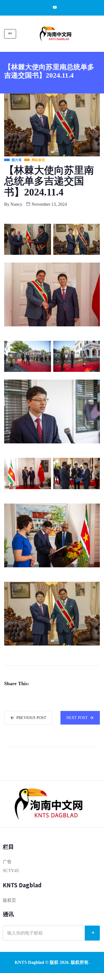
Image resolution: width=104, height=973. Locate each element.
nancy (16, 204)
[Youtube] (52, 7)
